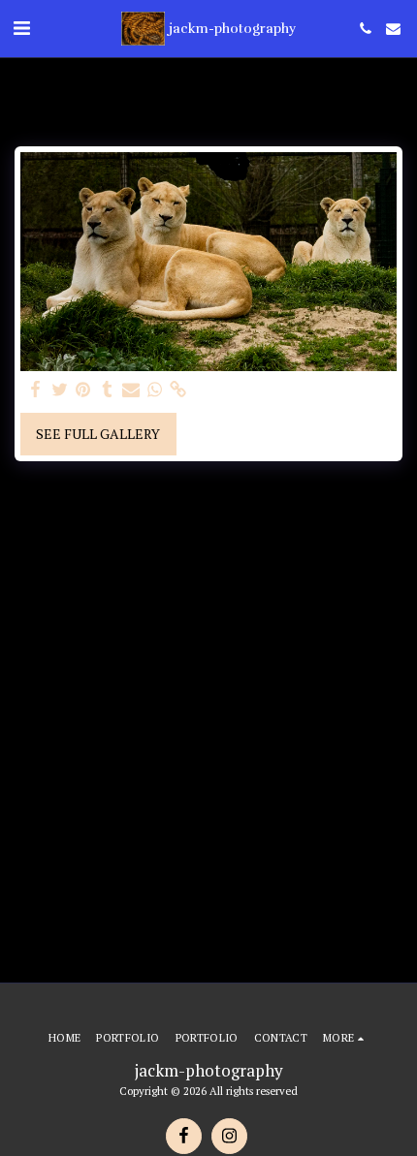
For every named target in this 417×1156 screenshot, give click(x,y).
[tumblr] (107, 389)
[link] (178, 389)
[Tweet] (60, 389)
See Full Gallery (98, 433)
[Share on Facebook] (36, 389)
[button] (21, 27)
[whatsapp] (155, 389)
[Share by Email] (131, 389)
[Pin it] (83, 389)
